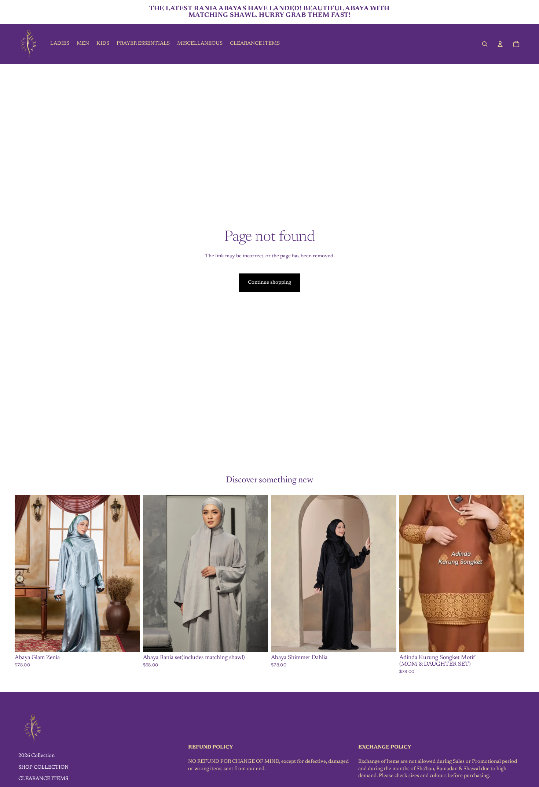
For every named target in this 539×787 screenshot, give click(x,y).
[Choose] (128, 640)
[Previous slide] (26, 574)
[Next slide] (129, 574)
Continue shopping (269, 282)
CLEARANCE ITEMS (43, 779)
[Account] (500, 44)
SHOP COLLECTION (43, 767)
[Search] (485, 44)
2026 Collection (36, 755)
